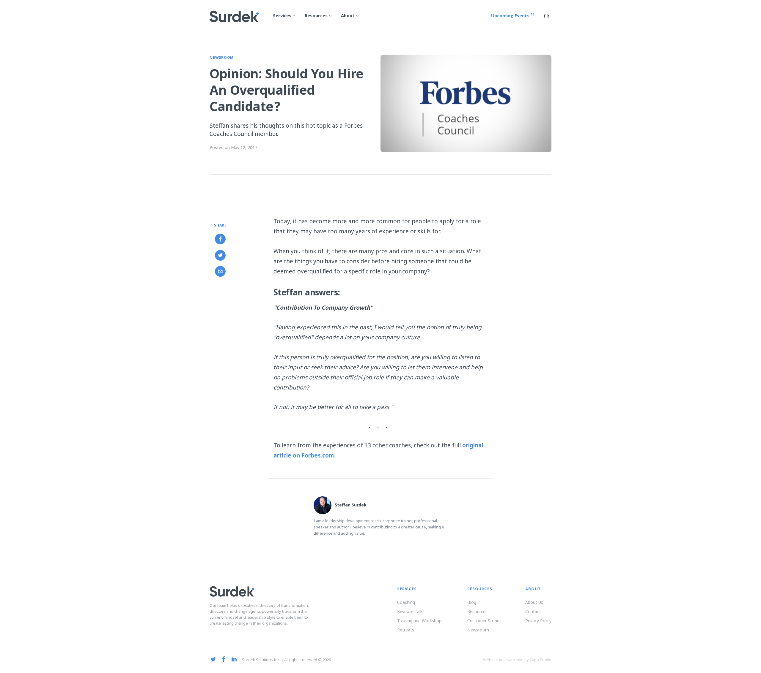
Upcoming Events (512, 16)
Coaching (406, 602)
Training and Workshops (420, 620)
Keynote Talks (410, 611)
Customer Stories (484, 620)
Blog (471, 602)
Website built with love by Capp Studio (517, 659)
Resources (477, 611)
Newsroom (222, 58)
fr (546, 16)
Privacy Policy (538, 620)
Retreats (405, 630)
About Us (534, 602)
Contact (533, 611)
